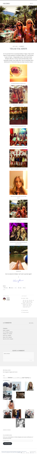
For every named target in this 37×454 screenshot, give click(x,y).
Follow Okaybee (7, 443)
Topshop (27, 377)
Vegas (30, 305)
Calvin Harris (30, 300)
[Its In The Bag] (29, 413)
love (29, 302)
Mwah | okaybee (6, 330)
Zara (30, 377)
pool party (29, 303)
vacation (27, 305)
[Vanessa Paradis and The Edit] (20, 423)
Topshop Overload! (25, 312)
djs (33, 300)
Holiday (24, 302)
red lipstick (24, 304)
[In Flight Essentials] (7, 413)
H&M (25, 301)
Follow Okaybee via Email (7, 435)
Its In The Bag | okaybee (7, 332)
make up (24, 303)
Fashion (24, 298)
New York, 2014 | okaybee (8, 338)
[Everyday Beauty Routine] (11, 404)
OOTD (18, 377)
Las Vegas (27, 302)
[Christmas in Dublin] (7, 395)
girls (23, 301)
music (27, 303)
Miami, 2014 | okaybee (7, 337)
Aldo (23, 300)
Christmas (4, 377)
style (29, 304)
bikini (27, 300)
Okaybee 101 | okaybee (7, 333)
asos (25, 300)
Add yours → (31, 323)
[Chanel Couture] (16, 386)
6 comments (21, 46)
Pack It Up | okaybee (7, 335)
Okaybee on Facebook (7, 429)
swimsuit (24, 305)
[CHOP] (29, 386)
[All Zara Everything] (7, 386)
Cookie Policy (19, 452)
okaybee (6, 3)
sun (31, 304)
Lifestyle (27, 298)
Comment (30, 360)
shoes (27, 304)
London (16, 377)
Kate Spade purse (25, 310)
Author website (9, 299)
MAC (31, 302)
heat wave (30, 301)
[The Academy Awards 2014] (16, 413)
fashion (10, 377)
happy (27, 301)
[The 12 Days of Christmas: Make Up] (20, 395)
